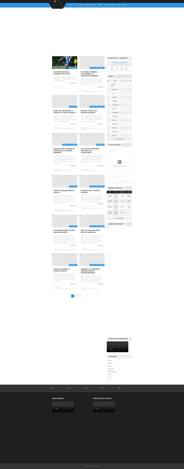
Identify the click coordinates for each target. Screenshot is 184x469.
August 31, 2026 (110, 196)
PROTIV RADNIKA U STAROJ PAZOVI (62, 270)
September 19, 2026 (110, 212)
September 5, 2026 (110, 201)
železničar (56, 171)
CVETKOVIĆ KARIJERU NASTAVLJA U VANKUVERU (90, 151)
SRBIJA (109, 377)
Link (122, 1)
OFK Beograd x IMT (116, 201)
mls (91, 170)
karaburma (57, 250)
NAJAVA (109, 366)
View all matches (119, 218)
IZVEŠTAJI (93, 67)
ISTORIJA (110, 360)
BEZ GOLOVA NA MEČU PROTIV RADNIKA (90, 231)
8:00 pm (122, 201)
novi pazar (95, 208)
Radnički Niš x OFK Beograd (116, 207)
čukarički (84, 128)
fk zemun (57, 128)
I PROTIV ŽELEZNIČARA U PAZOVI (64, 191)
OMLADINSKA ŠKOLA (112, 371)
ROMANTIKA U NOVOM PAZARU (90, 191)
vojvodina (83, 290)
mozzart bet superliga (87, 91)
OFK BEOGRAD (73, 67)
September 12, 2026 (110, 207)
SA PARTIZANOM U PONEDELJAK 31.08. (62, 73)
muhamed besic (63, 250)
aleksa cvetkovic (86, 170)
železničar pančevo (64, 211)
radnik (100, 250)
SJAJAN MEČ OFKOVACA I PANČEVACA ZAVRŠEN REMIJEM (64, 151)
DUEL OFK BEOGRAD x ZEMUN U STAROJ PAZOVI (64, 112)
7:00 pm (122, 196)
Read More (73, 83)
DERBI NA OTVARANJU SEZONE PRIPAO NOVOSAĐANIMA (90, 271)
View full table (119, 139)
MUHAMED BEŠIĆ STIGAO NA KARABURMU (64, 231)
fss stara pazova (63, 128)
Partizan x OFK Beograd (119, 62)
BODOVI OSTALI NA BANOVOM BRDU (89, 112)
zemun (100, 91)
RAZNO (109, 374)
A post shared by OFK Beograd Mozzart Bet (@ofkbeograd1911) (123, 181)
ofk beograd (96, 91)
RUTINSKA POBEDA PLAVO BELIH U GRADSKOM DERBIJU (90, 74)
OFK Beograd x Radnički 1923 (116, 212)
